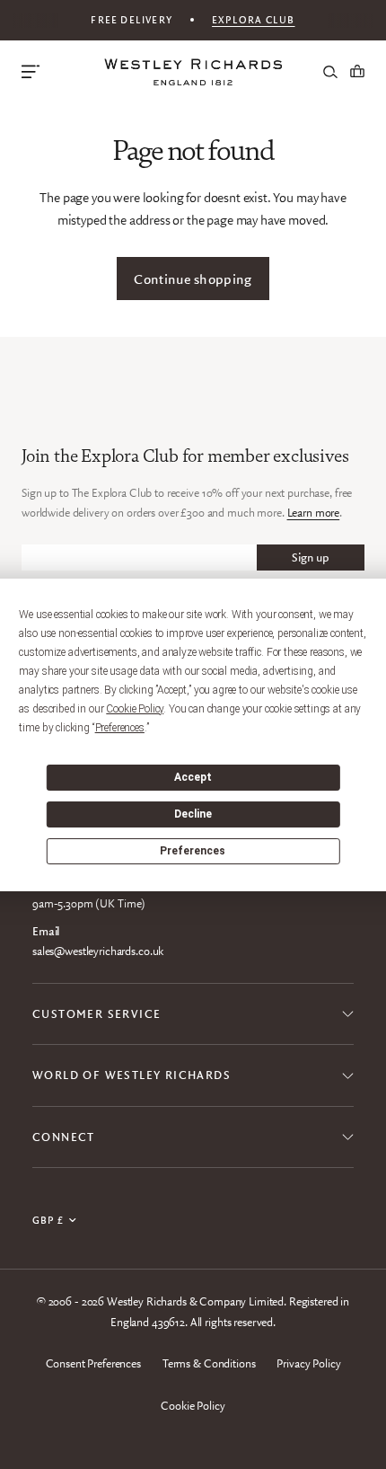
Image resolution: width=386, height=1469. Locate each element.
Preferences (192, 851)
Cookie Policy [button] (134, 709)
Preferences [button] (120, 727)
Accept (193, 777)
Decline (193, 814)
